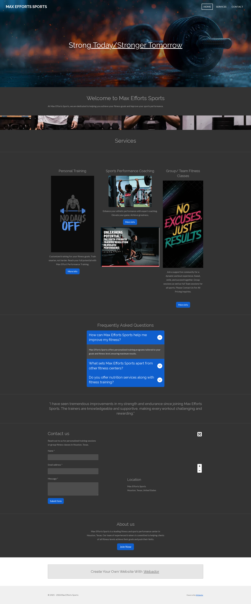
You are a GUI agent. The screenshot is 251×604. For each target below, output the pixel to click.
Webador (151, 571)
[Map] (165, 452)
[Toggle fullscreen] (199, 434)
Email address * (55, 464)
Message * (53, 478)
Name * (51, 450)
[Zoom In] (199, 466)
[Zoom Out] (199, 470)
